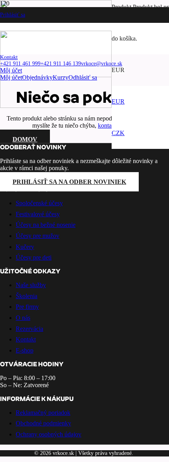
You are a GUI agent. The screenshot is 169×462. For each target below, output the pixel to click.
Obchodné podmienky (43, 423)
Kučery (25, 246)
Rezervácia (29, 328)
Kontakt (26, 339)
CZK (118, 133)
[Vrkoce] (56, 105)
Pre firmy (27, 306)
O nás (23, 317)
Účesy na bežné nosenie (45, 224)
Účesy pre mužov (37, 235)
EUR (118, 101)
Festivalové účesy (38, 214)
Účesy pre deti (33, 257)
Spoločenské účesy (39, 203)
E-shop (24, 350)
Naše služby (31, 285)
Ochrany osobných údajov (48, 434)
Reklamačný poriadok (43, 412)
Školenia (26, 296)
